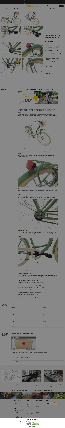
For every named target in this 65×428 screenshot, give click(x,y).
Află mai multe (34, 422)
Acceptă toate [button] (35, 424)
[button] (32, 426)
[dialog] (32, 423)
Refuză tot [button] (29, 424)
